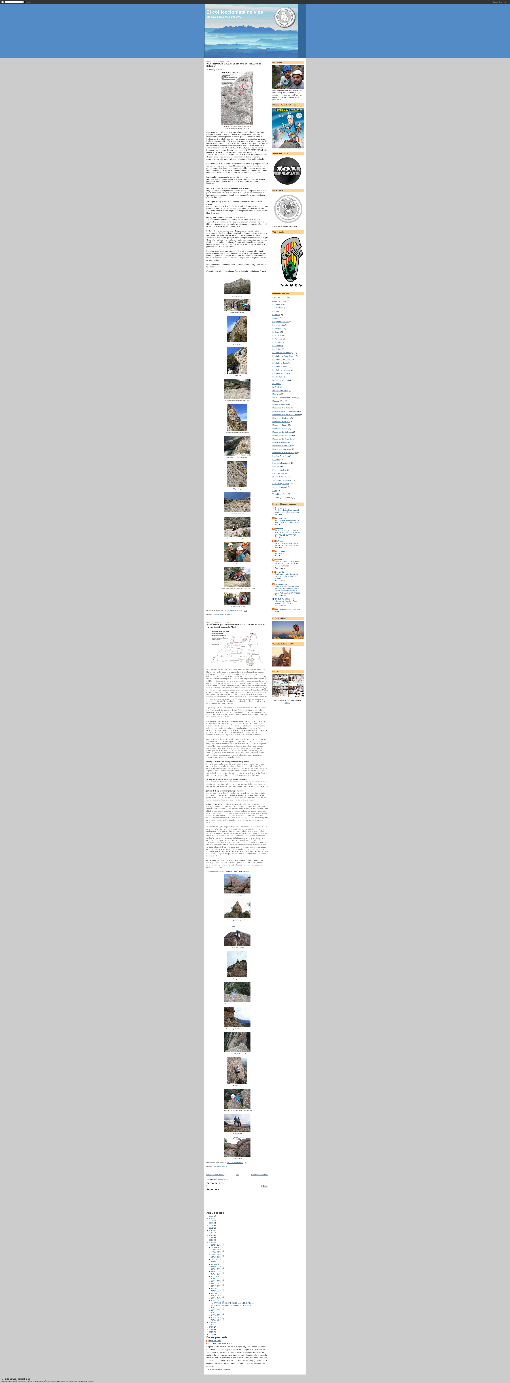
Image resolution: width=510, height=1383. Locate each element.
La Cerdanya (277, 377)
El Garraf (275, 332)
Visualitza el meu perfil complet (218, 1369)
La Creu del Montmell (280, 380)
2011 (211, 1330)
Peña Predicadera (279, 470)
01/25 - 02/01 (216, 1315)
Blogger (287, 703)
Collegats (276, 318)
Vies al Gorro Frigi (279, 494)
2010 (211, 1332)
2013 (211, 1325)
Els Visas (279, 541)
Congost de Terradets (280, 322)
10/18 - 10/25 (216, 1257)
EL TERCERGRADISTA (284, 599)
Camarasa (276, 315)
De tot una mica (278, 325)
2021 (211, 1228)
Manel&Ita (279, 559)
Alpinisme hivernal (279, 301)
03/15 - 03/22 (216, 1308)
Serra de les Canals (280, 487)
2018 (211, 1235)
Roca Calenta (280, 508)
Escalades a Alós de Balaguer (222, 614)
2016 (211, 1240)
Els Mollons (276, 349)
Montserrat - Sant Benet (281, 446)
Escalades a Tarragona (281, 370)
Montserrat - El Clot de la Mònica (285, 411)
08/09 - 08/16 (216, 1269)
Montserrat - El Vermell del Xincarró (286, 415)
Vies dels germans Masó (282, 498)
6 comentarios (238, 610)
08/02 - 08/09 (216, 1271)
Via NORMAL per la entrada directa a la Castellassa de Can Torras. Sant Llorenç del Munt (235, 625)
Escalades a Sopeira (280, 366)
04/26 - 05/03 (216, 1293)
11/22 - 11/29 (216, 1250)
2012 (211, 1327)
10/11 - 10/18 (216, 1259)
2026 (211, 1216)
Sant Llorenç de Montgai (281, 480)
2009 (211, 1335)
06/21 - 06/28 (216, 1281)
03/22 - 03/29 (216, 1301)
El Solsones (277, 346)
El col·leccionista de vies (234, 12)
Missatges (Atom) (225, 1179)
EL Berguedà (277, 329)
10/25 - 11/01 (216, 1255)
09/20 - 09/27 (216, 1262)
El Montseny (277, 339)
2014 (211, 1322)
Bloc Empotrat (281, 551)
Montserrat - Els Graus (281, 422)
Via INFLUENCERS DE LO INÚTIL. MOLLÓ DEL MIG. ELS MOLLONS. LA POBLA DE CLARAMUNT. (287, 533)
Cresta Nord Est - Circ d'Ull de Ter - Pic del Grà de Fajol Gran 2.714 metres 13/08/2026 (287, 564)
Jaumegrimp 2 (281, 584)
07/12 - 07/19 (216, 1276)
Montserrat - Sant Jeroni (281, 449)
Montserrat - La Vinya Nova (283, 439)
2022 (211, 1226)
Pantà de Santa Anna (280, 456)
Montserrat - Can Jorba (281, 408)
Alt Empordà (277, 304)
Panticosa (276, 460)
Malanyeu (276, 394)
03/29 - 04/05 (216, 1298)
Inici (237, 1175)
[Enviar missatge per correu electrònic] (245, 610)
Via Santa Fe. (280, 553)
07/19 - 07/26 (216, 1274)
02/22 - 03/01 (216, 1310)
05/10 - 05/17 (216, 1288)
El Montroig (276, 335)
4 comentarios (238, 1163)
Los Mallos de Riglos (280, 391)
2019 (211, 1233)
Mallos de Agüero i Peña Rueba (284, 398)
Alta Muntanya (278, 308)
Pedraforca (276, 467)
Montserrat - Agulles (280, 404)
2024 (211, 1221)
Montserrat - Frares (279, 425)
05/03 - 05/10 (216, 1291)
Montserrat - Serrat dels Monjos (284, 453)
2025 (211, 1218)
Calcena (275, 311)
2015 (211, 1242)
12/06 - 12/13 (216, 1247)
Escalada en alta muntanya (282, 353)
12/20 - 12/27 (216, 1245)
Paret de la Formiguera (281, 463)
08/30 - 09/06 (216, 1267)
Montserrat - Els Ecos (280, 418)
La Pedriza (276, 387)
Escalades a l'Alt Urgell (281, 360)
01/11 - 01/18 (216, 1320)
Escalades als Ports (280, 373)
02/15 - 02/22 (216, 1313)
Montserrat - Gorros (279, 429)
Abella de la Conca (279, 297)
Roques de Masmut (279, 477)
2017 (211, 1238)
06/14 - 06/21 (216, 1284)
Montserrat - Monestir (280, 442)
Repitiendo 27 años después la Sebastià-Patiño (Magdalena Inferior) (286, 576)
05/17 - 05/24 (216, 1286)
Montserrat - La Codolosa (282, 432)
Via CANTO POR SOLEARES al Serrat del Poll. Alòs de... (233, 1303)
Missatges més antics (259, 1175)
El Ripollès (276, 342)
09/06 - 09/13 (216, 1264)
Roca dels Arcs (278, 473)
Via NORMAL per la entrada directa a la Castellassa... (231, 1305)
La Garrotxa (276, 384)
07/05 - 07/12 (216, 1279)
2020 (211, 1230)
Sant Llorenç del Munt (220, 1166)
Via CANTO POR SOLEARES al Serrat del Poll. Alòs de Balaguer (233, 64)
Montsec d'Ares (278, 401)
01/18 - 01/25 (216, 1318)
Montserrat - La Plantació (282, 435)
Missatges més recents (215, 1175)
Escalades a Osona (280, 363)
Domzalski (279, 572)
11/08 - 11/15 (216, 1252)
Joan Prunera (215, 1341)
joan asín (279, 529)
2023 (211, 1223)
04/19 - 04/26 (216, 1296)
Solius (274, 491)
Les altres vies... (282, 518)
